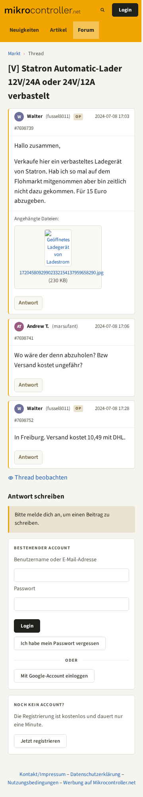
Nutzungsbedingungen (33, 782)
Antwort (28, 303)
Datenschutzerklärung (95, 774)
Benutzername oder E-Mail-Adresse (55, 560)
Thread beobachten (41, 477)
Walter (35, 116)
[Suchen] (102, 10)
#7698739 (23, 128)
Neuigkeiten (24, 30)
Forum (86, 30)
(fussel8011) (58, 116)
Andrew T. (38, 326)
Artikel (58, 30)
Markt (14, 53)
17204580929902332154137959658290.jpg (61, 272)
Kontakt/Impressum (42, 774)
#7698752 (23, 420)
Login (125, 9)
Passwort (24, 589)
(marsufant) (65, 326)
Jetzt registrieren (40, 741)
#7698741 (23, 338)
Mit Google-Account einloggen (54, 676)
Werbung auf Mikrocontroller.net (99, 782)
